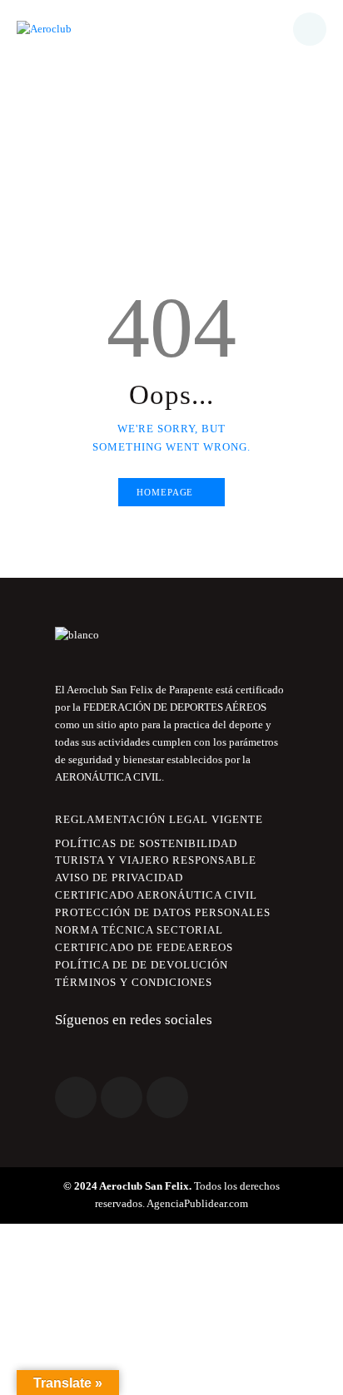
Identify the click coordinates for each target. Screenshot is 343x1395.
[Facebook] (76, 1097)
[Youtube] (167, 1097)
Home (99, 163)
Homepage (165, 492)
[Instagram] (121, 1097)
